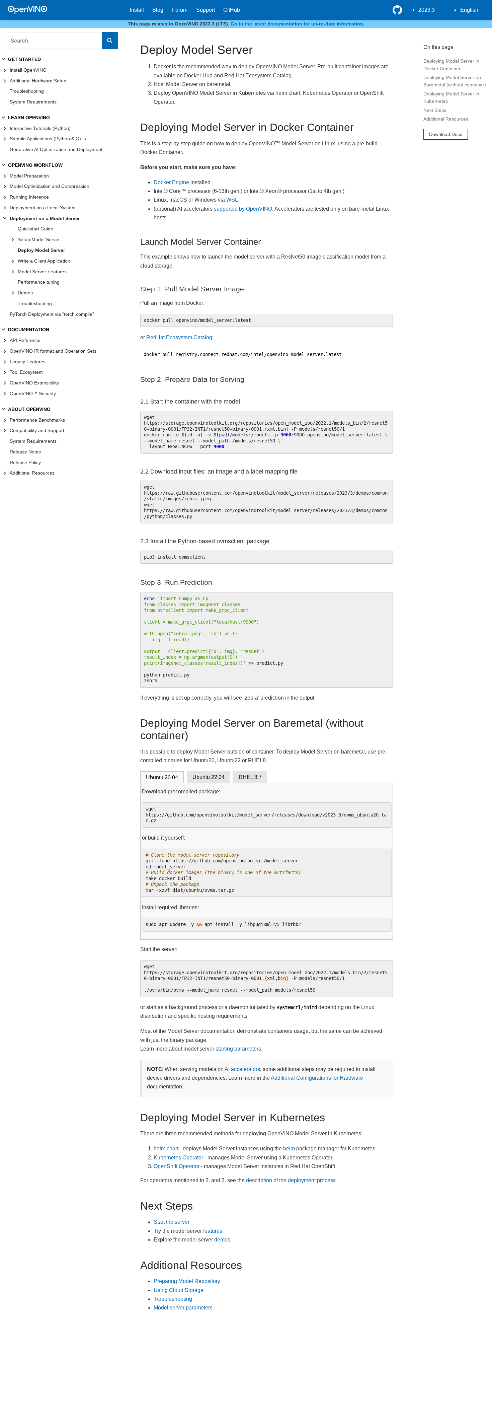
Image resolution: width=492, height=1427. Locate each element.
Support (205, 10)
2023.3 (426, 10)
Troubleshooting (27, 91)
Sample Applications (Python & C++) (48, 138)
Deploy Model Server (41, 250)
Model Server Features (42, 271)
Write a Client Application (44, 261)
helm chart (166, 1148)
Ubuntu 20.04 (162, 777)
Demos (25, 292)
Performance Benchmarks (37, 420)
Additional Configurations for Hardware (317, 1078)
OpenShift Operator (176, 1166)
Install (137, 10)
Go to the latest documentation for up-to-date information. (297, 23)
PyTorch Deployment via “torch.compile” (52, 314)
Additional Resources (32, 473)
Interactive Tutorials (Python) (40, 128)
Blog (157, 10)
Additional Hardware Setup (38, 80)
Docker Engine (171, 182)
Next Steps (434, 110)
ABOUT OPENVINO (29, 409)
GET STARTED (24, 59)
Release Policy (25, 462)
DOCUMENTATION (28, 329)
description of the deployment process (291, 1180)
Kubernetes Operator (178, 1157)
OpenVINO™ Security (33, 393)
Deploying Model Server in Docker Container (451, 65)
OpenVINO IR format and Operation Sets (53, 351)
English (469, 10)
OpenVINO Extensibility (34, 382)
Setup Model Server (39, 239)
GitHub (231, 10)
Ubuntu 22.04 (208, 777)
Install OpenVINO (28, 70)
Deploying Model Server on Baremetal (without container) (454, 81)
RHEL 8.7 (250, 777)
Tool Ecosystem (26, 372)
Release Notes (25, 451)
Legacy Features (28, 361)
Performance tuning (39, 282)
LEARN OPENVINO (29, 117)
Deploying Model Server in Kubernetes (451, 97)
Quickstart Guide (35, 228)
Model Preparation (29, 176)
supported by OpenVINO (243, 209)
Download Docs (445, 134)
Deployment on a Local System (43, 207)
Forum (179, 10)
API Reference (25, 340)
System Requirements (33, 101)
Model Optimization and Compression (49, 186)
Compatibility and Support (37, 430)
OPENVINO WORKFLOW (35, 165)
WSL (232, 200)
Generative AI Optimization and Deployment (56, 149)
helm (289, 1148)
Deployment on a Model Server (45, 218)
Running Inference (29, 197)
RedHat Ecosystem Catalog (179, 337)
